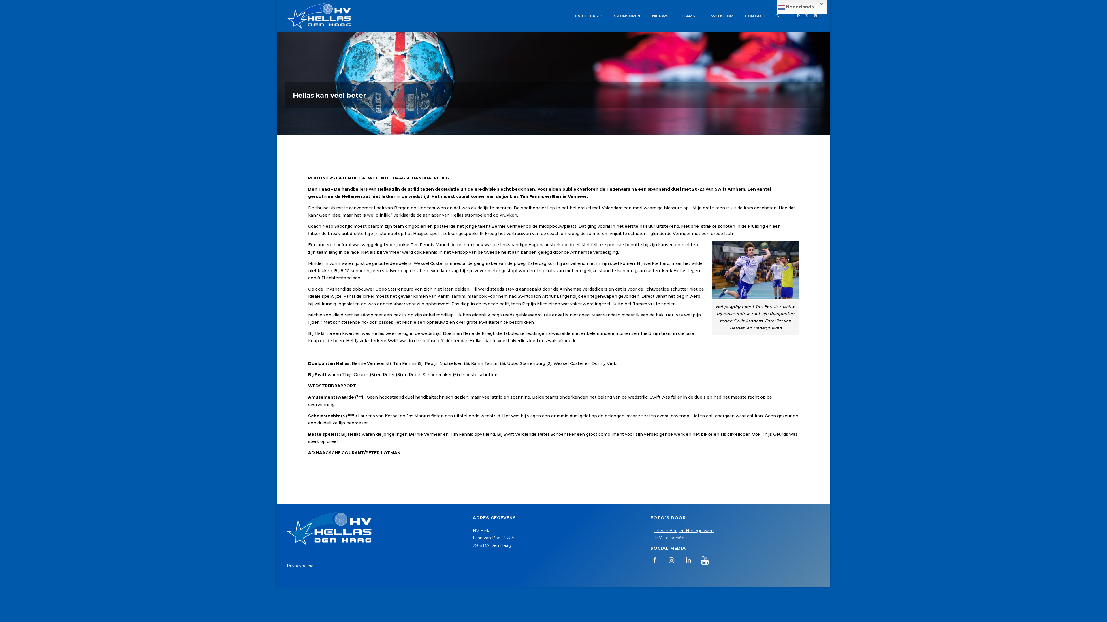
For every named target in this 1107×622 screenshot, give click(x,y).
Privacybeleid (300, 565)
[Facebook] (798, 15)
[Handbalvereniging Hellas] (319, 15)
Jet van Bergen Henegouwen (684, 530)
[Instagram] (815, 15)
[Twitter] (806, 15)
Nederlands (799, 7)
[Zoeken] (777, 16)
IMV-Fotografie (669, 538)
